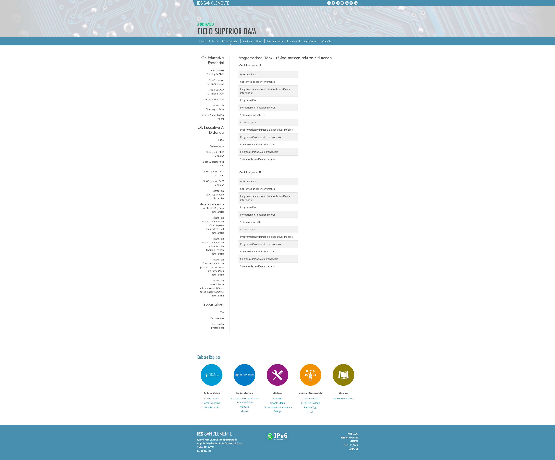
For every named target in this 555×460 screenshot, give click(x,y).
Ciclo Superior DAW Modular (213, 183)
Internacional (293, 41)
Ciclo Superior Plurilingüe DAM (215, 82)
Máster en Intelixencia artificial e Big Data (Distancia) (212, 208)
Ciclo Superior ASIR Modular (213, 163)
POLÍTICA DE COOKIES (349, 437)
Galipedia (278, 398)
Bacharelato (217, 318)
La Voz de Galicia (310, 398)
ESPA (221, 140)
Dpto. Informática (275, 41)
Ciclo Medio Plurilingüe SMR (215, 72)
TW (354, 445)
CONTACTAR (353, 448)
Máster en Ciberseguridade (215, 107)
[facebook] (329, 3)
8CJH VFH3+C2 (238, 443)
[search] (356, 3)
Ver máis (310, 412)
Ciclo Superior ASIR (213, 99)
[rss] (347, 3)
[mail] (351, 3)
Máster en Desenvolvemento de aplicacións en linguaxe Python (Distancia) (212, 246)
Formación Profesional (217, 325)
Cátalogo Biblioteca (343, 398)
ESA (222, 312)
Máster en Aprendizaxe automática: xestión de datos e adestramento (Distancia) (211, 288)
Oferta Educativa (230, 41)
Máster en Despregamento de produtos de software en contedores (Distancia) (212, 267)
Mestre (244, 411)
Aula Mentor (310, 41)
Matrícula (247, 41)
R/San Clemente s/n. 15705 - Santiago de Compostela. (217, 439)
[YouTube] (342, 3)
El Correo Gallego (310, 403)
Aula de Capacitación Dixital (212, 117)
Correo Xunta (211, 398)
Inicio (202, 41)
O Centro (213, 41)
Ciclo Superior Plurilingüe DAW (215, 91)
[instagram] (338, 3)
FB (350, 445)
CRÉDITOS (354, 441)
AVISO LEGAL (353, 433)
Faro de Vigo (310, 407)
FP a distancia (211, 407)
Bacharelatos (216, 146)
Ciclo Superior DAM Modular (213, 173)
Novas (259, 41)
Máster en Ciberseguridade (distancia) (215, 194)
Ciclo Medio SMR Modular (215, 154)
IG (357, 445)
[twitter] (333, 3)
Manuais (244, 406)
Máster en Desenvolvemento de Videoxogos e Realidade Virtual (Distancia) (212, 225)
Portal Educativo (211, 403)
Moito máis (326, 41)
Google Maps (277, 403)
